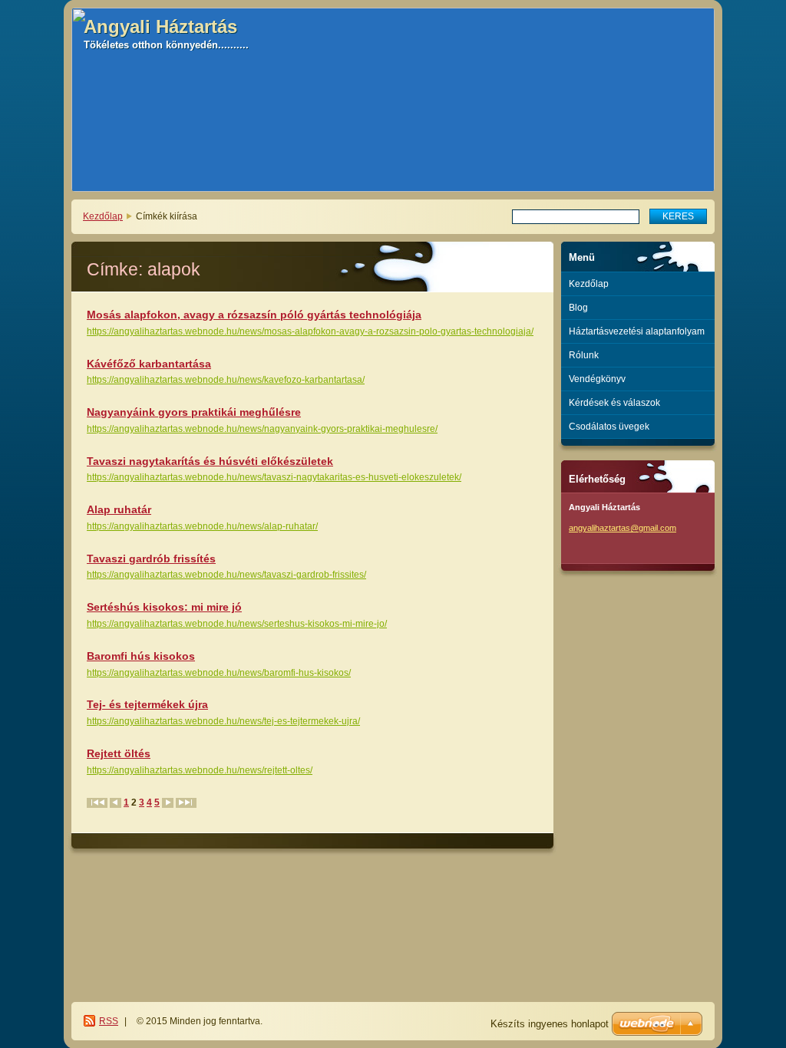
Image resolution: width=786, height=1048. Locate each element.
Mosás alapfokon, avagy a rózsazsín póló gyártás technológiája (254, 314)
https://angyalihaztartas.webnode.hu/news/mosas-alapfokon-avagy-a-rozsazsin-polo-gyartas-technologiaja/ (310, 331)
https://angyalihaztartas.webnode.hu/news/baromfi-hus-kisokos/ (219, 672)
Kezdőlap (103, 216)
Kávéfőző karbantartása (149, 364)
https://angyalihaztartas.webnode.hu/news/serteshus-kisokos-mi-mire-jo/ (237, 623)
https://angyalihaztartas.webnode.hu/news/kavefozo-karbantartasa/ (226, 379)
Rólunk (584, 355)
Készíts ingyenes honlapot (549, 1024)
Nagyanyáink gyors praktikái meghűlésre (194, 412)
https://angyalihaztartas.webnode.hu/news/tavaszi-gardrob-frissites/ (226, 574)
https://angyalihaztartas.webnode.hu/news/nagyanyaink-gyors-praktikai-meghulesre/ (262, 428)
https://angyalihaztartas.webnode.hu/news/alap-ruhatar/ (202, 526)
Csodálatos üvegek (609, 426)
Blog (578, 307)
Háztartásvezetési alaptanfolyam (637, 331)
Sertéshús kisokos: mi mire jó (164, 607)
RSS (108, 1021)
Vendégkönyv (597, 379)
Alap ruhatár (119, 509)
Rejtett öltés (118, 753)
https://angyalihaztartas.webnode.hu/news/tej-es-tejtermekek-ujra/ (223, 721)
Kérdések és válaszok (614, 402)
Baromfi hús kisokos (141, 656)
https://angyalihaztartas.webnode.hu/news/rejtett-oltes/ (199, 770)
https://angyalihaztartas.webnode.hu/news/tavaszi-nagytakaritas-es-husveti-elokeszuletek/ (274, 477)
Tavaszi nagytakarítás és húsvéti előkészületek (210, 461)
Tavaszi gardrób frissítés (151, 558)
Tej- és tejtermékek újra (147, 704)
